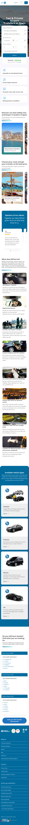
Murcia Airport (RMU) (6, 790)
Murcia (5, 668)
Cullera (6, 702)
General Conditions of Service (8, 774)
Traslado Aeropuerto (6, 743)
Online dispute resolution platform (9, 758)
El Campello (7, 688)
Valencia (6, 707)
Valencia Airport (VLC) (6, 796)
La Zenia (6, 661)
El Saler (6, 709)
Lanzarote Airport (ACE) (6, 805)
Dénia (5, 704)
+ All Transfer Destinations (7, 808)
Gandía (6, 706)
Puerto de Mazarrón (9, 666)
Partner (3, 749)
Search (14, 55)
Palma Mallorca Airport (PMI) (7, 802)
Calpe (5, 686)
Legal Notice (4, 777)
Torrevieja (6, 689)
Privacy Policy (4, 768)
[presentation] (1, 138)
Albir (5, 681)
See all (20, 62)
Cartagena (6, 664)
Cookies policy (4, 771)
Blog (2, 752)
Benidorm (6, 684)
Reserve (5, 513)
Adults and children (7, 44)
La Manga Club (7, 659)
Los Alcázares (7, 663)
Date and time (6, 37)
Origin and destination (7, 27)
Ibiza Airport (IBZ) (5, 799)
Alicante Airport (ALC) (6, 787)
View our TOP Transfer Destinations (14, 720)
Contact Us (3, 755)
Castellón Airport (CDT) (6, 793)
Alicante (6, 682)
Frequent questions (5, 746)
